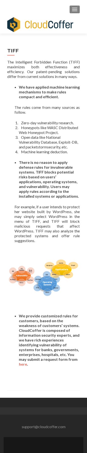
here (23, 364)
